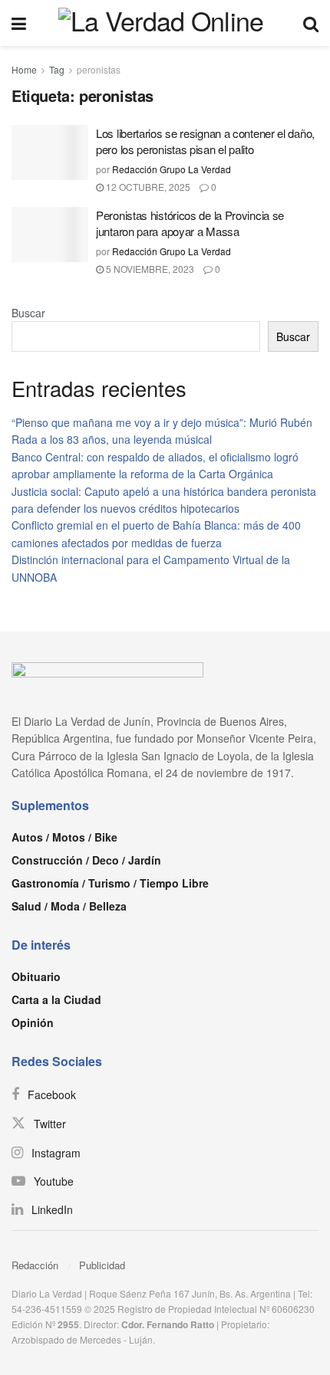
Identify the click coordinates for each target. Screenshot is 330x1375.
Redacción (35, 1265)
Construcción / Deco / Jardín (86, 860)
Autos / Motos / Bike (64, 837)
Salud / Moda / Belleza (69, 906)
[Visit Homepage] (165, 23)
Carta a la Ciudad (56, 999)
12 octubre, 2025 (147, 186)
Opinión (33, 1022)
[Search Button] (310, 23)
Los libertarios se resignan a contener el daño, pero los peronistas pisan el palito (205, 141)
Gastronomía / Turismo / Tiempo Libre (110, 883)
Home (24, 69)
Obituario (36, 976)
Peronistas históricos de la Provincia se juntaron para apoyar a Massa (190, 223)
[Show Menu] (19, 23)
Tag (56, 69)
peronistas (98, 69)
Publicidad (102, 1265)
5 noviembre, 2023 (149, 268)
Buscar (28, 312)
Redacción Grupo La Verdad (171, 169)
